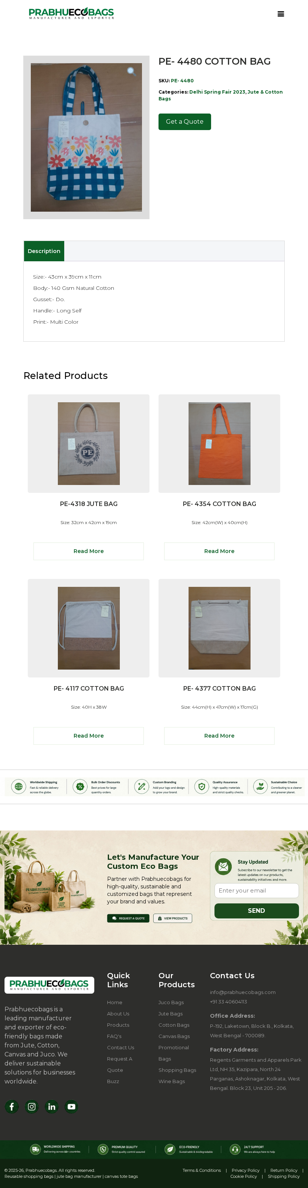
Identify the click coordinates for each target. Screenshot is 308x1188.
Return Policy (283, 1170)
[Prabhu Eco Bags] (49, 985)
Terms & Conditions (202, 1170)
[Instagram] (31, 1106)
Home (114, 1002)
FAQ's (114, 1036)
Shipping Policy (284, 1176)
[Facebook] (12, 1106)
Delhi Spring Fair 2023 (217, 92)
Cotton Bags (174, 1025)
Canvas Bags (174, 1036)
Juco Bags (171, 1002)
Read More (89, 551)
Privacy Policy (246, 1170)
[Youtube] (71, 1106)
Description (44, 251)
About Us (118, 1014)
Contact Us (120, 1047)
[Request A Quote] (128, 917)
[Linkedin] (51, 1106)
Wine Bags (172, 1081)
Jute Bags (171, 1014)
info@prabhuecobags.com (243, 992)
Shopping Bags (177, 1070)
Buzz (113, 1081)
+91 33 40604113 (228, 1002)
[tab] (44, 251)
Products (118, 1025)
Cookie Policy (244, 1176)
